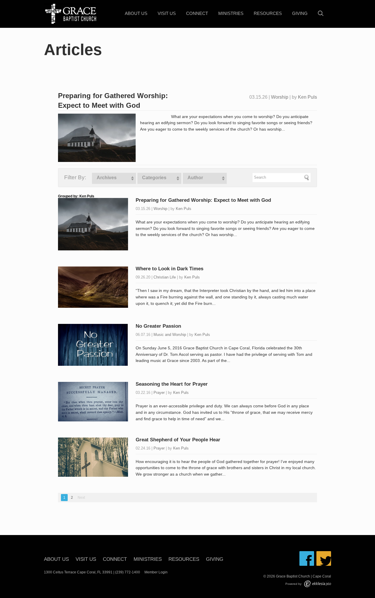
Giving (300, 13)
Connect (197, 13)
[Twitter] (323, 558)
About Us (136, 13)
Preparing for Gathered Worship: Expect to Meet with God (203, 200)
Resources (268, 13)
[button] (114, 178)
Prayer (159, 392)
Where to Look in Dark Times (169, 268)
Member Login (156, 572)
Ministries (230, 13)
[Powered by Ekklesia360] (317, 583)
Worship (279, 97)
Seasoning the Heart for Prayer (172, 384)
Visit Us (167, 13)
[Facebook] (306, 558)
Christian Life (165, 277)
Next (81, 498)
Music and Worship (170, 334)
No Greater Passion (158, 326)
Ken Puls (307, 97)
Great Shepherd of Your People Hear (178, 439)
